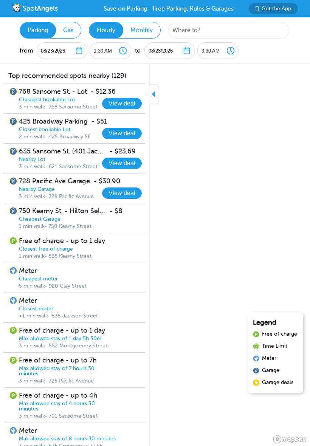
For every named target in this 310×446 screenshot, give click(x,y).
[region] (155, 255)
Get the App (276, 8)
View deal (121, 103)
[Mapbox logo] (289, 439)
